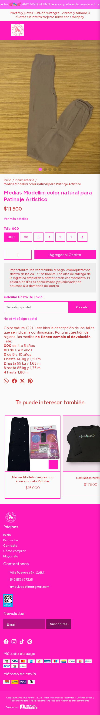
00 (26, 237)
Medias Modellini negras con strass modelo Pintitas (32, 479)
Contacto (10, 545)
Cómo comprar (14, 551)
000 (11, 237)
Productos (11, 540)
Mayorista (10, 556)
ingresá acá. (54, 700)
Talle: (11, 228)
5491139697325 (21, 580)
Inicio (7, 535)
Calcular (82, 307)
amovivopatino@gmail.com (29, 587)
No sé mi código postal (20, 319)
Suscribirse (58, 624)
